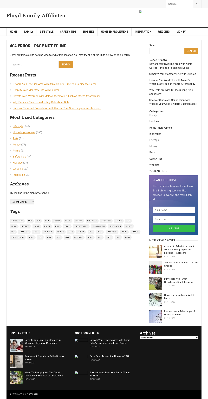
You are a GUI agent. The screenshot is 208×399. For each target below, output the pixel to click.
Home (13, 31)
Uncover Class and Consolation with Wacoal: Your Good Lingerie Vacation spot (57, 108)
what (89, 237)
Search (153, 45)
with (109, 237)
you (118, 237)
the (40, 237)
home (36, 226)
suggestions (17, 237)
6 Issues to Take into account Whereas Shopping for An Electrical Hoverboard (179, 249)
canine (57, 221)
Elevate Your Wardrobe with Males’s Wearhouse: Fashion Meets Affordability (56, 96)
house (47, 226)
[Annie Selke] (141, 12)
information (99, 226)
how (57, 226)
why (100, 237)
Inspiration (143, 31)
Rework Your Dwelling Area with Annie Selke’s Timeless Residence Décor (54, 84)
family (119, 221)
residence (112, 232)
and (30, 221)
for (128, 221)
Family (28, 31)
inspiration (115, 226)
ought (81, 232)
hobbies (25, 226)
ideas (67, 226)
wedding (78, 237)
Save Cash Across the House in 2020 (110, 356)
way (67, 237)
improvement (81, 226)
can (47, 221)
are (38, 221)
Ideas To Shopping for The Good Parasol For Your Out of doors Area (44, 374)
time (49, 237)
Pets (15, 138)
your (127, 237)
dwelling (106, 221)
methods (48, 232)
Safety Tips (68, 31)
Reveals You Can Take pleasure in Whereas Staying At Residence (43, 342)
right (124, 232)
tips (58, 237)
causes (78, 221)
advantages (17, 221)
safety (135, 232)
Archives (148, 333)
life (13, 232)
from (13, 226)
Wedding (164, 31)
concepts (92, 221)
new (71, 232)
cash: (67, 221)
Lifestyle (46, 31)
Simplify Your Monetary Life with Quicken (36, 90)
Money (181, 31)
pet (90, 232)
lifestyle (24, 232)
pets (100, 232)
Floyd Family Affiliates (35, 15)
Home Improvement (114, 31)
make (36, 232)
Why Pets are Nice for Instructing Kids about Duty (41, 102)
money (60, 232)
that (31, 237)
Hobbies (88, 31)
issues (129, 226)
